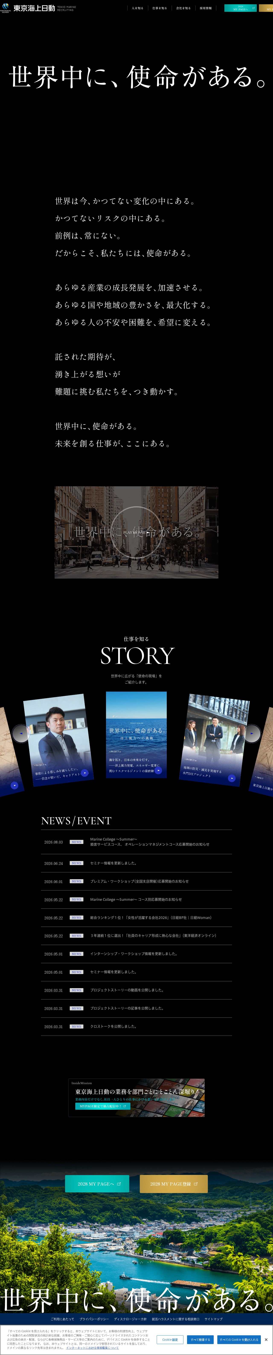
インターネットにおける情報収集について (92, 1347)
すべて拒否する (200, 1339)
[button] (21, 733)
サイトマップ (213, 1319)
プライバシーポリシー (94, 1319)
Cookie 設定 (170, 1339)
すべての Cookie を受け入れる (239, 1339)
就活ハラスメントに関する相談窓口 (175, 1319)
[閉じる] (266, 1339)
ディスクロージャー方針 (130, 1319)
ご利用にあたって (62, 1319)
